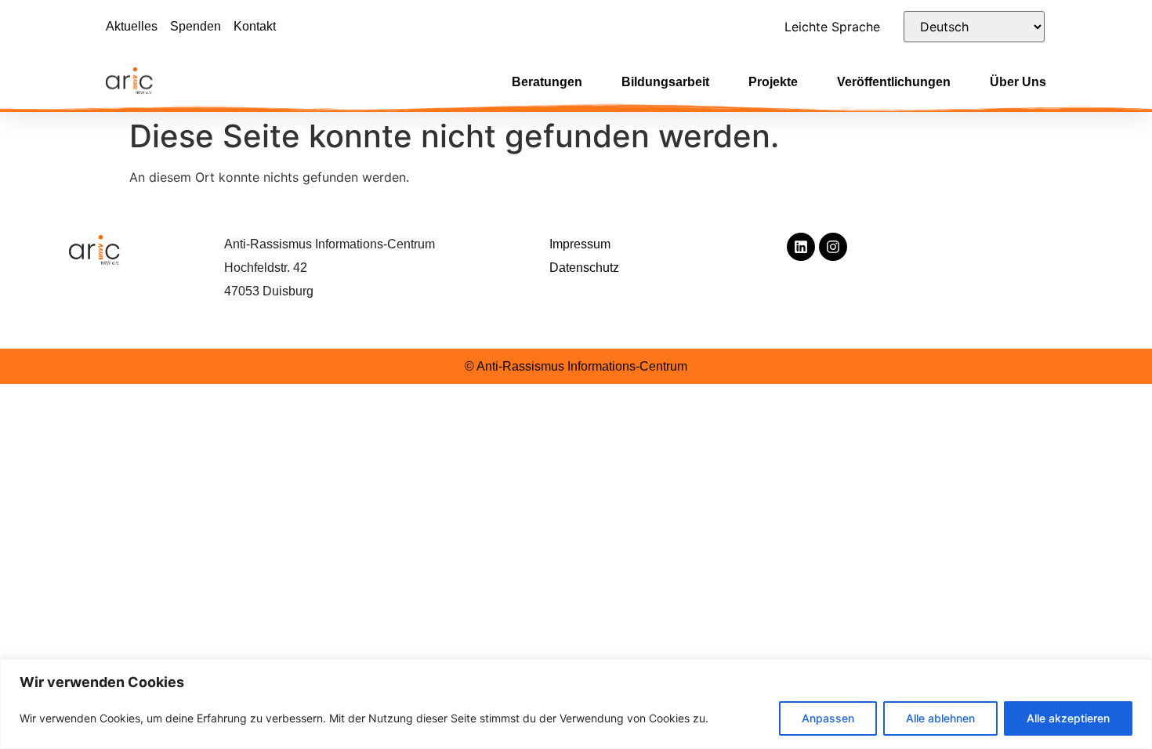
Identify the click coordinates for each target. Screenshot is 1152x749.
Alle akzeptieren (1068, 718)
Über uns (1018, 82)
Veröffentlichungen (894, 82)
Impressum (579, 244)
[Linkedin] (801, 247)
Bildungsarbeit (665, 82)
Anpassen (828, 718)
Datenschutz (584, 267)
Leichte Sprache (832, 26)
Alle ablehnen (940, 718)
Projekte (773, 82)
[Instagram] (833, 247)
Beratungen (547, 82)
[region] (576, 704)
